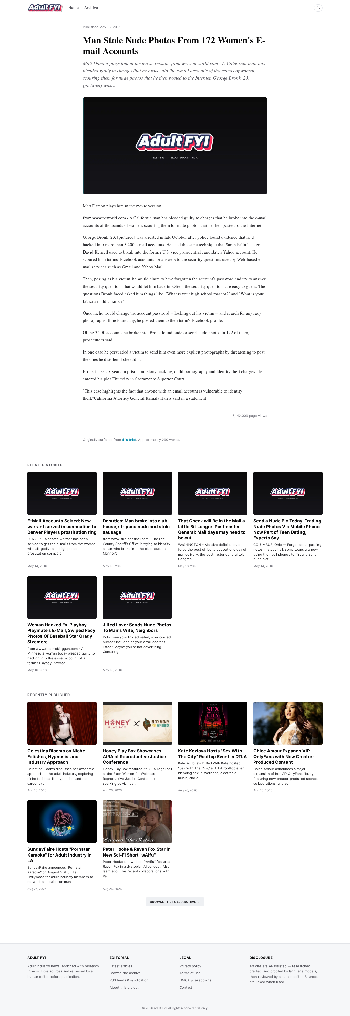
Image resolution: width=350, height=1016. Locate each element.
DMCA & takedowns (195, 980)
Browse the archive (125, 973)
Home (73, 7)
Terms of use (190, 973)
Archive (91, 7)
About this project (124, 987)
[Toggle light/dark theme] (318, 8)
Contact (186, 987)
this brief (129, 440)
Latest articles (121, 966)
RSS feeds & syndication (129, 980)
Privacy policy (190, 966)
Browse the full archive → (175, 902)
